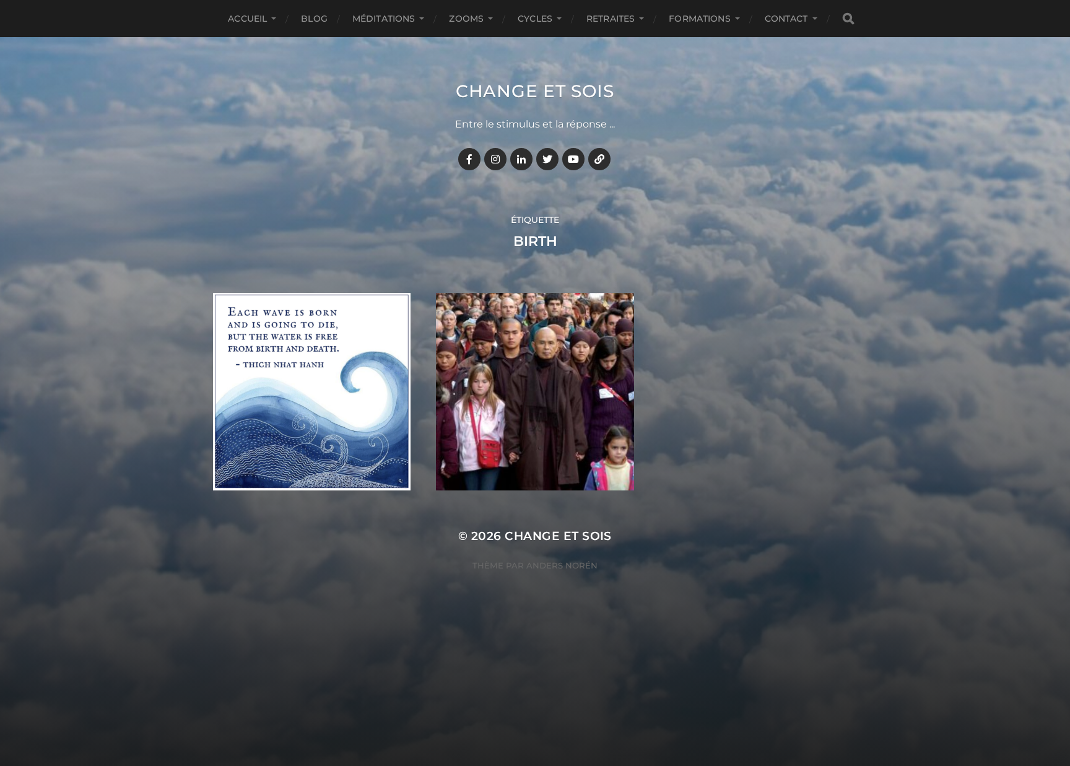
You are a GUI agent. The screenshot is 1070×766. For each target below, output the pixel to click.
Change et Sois (535, 91)
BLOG (314, 18)
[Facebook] (469, 159)
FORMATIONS (699, 18)
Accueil (247, 18)
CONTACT (786, 18)
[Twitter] (547, 159)
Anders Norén (562, 565)
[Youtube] (573, 159)
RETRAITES (610, 18)
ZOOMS (466, 18)
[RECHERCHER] (848, 19)
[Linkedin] (521, 159)
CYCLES (535, 18)
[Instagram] (495, 159)
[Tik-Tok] (599, 159)
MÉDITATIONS (383, 18)
